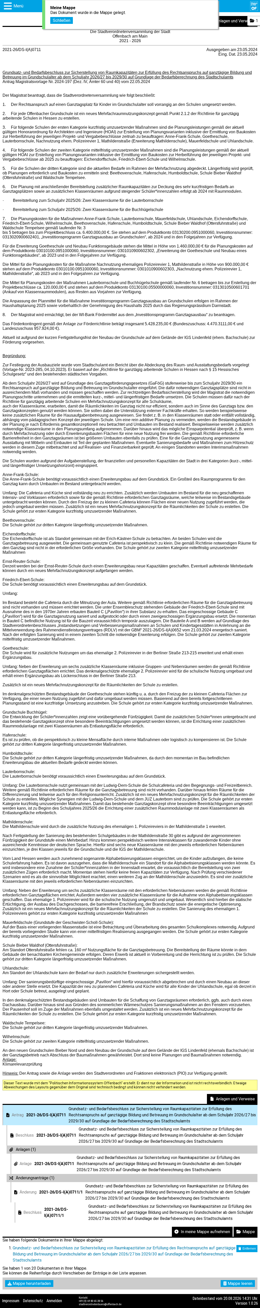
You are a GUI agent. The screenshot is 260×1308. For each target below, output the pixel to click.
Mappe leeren (239, 1283)
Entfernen (249, 1248)
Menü (18, 6)
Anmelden (54, 1300)
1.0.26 (253, 1303)
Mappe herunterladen (31, 1283)
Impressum (10, 1300)
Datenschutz (33, 1300)
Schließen (61, 20)
